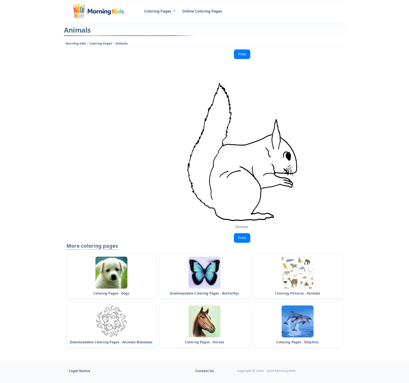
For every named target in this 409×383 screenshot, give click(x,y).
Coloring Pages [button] (158, 11)
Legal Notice (79, 371)
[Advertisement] (100, 112)
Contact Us (204, 371)
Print (242, 54)
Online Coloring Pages (202, 11)
